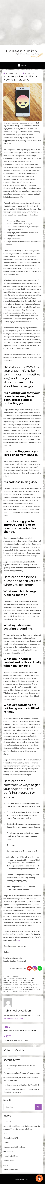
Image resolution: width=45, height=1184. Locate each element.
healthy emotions (21, 987)
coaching (14, 980)
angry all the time (24, 978)
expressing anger (10, 985)
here (18, 940)
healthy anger (25, 985)
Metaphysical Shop (10, 1156)
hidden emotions (21, 989)
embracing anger (10, 983)
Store (5, 1165)
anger (12, 978)
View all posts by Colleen (13, 1018)
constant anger (26, 980)
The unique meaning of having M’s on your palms (21, 1073)
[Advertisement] (22, 22)
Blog (5, 1133)
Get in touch (8, 1151)
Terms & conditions (10, 1169)
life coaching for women (18, 991)
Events (6, 1142)
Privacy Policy (9, 1160)
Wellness (15, 976)
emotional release (27, 983)
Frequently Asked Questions (14, 1147)
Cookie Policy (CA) (10, 1138)
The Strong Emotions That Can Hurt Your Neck (21, 1085)
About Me (7, 1122)
